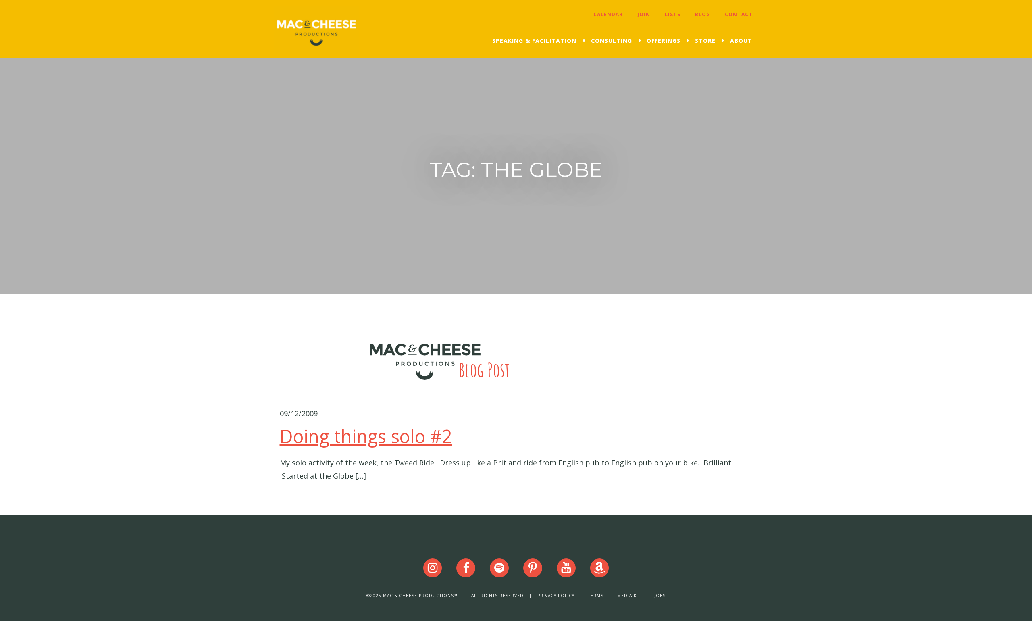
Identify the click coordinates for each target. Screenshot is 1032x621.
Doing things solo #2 (366, 436)
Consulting (611, 40)
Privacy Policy (555, 595)
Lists (672, 14)
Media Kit (629, 595)
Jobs (660, 595)
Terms (595, 595)
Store (705, 40)
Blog (702, 14)
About (741, 40)
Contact (739, 14)
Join (643, 14)
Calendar (608, 14)
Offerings (663, 40)
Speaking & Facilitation (534, 40)
